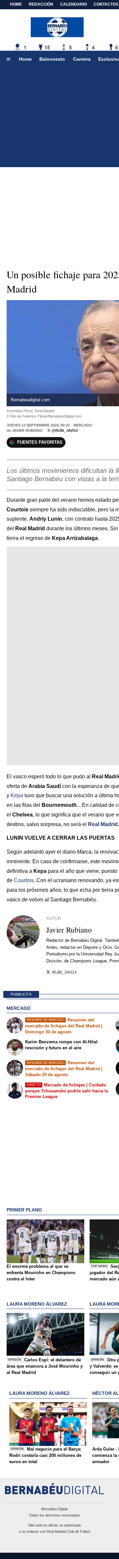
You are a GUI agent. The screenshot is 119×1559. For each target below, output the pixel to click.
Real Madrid (103, 824)
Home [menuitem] (25, 59)
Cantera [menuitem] (82, 59)
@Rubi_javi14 (64, 430)
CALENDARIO (73, 4)
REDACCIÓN (41, 4)
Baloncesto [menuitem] (52, 59)
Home (16, 4)
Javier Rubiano (27, 430)
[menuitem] (8, 59)
